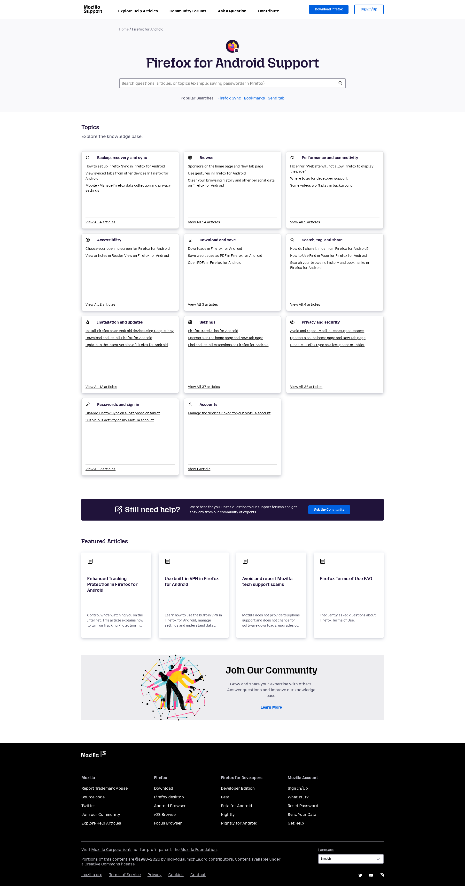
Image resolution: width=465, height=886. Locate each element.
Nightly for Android (239, 823)
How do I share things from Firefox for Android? (329, 249)
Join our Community (100, 814)
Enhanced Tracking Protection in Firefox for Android (112, 584)
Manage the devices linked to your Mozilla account (229, 413)
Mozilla (93, 755)
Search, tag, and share (322, 240)
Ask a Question (232, 11)
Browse (206, 157)
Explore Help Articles (138, 11)
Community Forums (188, 11)
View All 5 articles (305, 222)
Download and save (218, 240)
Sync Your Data (302, 814)
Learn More (271, 707)
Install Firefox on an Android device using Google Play (129, 331)
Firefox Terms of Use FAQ (346, 578)
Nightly (228, 814)
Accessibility (109, 240)
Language (326, 850)
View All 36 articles (306, 387)
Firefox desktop (169, 797)
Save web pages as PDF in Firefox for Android (225, 256)
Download (163, 788)
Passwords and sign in (118, 404)
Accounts (208, 404)
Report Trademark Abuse (104, 788)
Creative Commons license (110, 864)
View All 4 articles (100, 222)
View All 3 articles (203, 305)
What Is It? (298, 797)
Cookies (176, 874)
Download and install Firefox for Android (118, 338)
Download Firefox (329, 9)
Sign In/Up (369, 9)
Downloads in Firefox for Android (215, 249)
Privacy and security (321, 322)
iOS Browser (165, 814)
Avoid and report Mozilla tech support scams (327, 331)
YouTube (371, 875)
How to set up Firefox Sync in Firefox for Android (125, 166)
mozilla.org (91, 874)
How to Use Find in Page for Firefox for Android (328, 256)
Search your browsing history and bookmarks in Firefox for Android (329, 265)
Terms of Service (125, 874)
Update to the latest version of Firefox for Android (126, 345)
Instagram (382, 875)
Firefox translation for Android (213, 331)
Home (124, 29)
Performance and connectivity (330, 157)
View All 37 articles (204, 387)
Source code (93, 797)
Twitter (88, 805)
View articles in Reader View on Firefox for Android (127, 256)
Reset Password (303, 805)
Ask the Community (329, 509)
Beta (225, 797)
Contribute (268, 11)
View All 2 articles (100, 305)
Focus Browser (168, 823)
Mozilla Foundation (198, 849)
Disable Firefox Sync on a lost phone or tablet (327, 345)
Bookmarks (254, 98)
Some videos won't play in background (321, 185)
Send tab (276, 98)
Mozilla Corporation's (111, 849)
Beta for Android (236, 805)
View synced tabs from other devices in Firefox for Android (127, 176)
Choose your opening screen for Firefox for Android (127, 249)
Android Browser (170, 805)
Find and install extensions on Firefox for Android (228, 345)
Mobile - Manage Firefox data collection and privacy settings (128, 188)
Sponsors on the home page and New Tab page (225, 166)
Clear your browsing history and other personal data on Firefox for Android (231, 183)
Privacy (154, 874)
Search (340, 83)
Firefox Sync (229, 98)
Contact (198, 874)
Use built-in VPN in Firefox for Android (192, 581)
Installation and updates (120, 322)
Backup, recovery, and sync (122, 157)
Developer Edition (238, 788)
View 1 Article (199, 469)
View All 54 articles (204, 222)
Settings (208, 322)
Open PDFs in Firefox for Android (214, 263)
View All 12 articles (101, 387)
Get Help (296, 823)
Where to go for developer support (319, 178)
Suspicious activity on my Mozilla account (119, 420)
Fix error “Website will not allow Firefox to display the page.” (331, 169)
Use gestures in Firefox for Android (217, 173)
